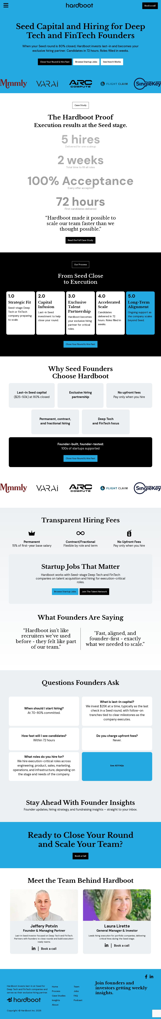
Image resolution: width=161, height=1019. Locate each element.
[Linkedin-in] (151, 976)
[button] (32, 6)
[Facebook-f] (146, 976)
